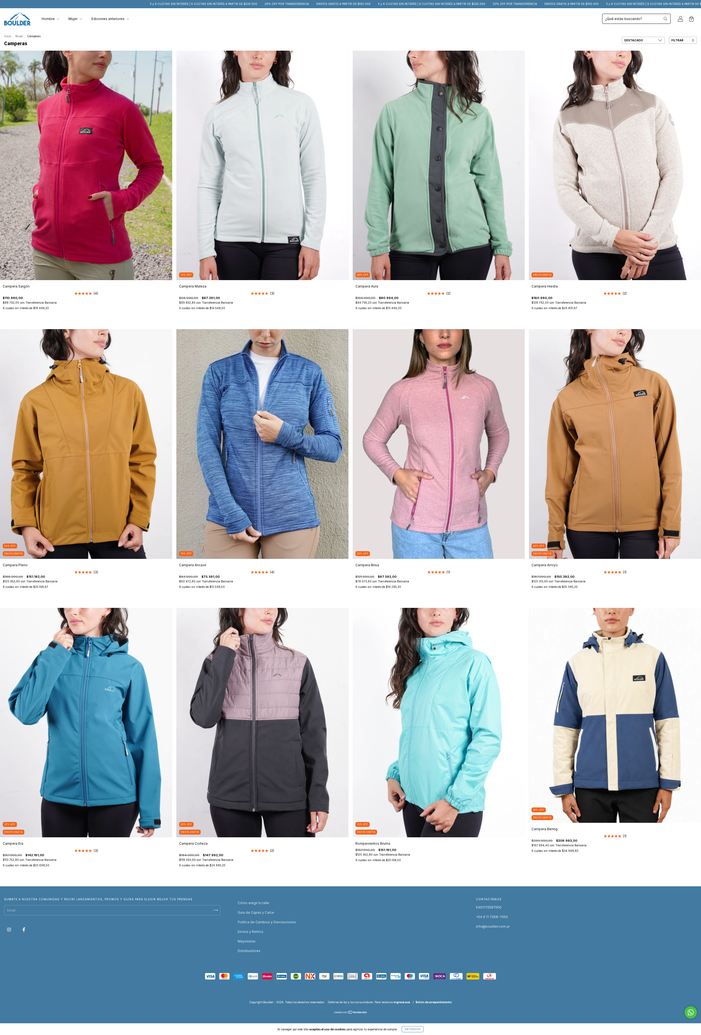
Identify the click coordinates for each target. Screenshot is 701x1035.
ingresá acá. (402, 1002)
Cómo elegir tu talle (253, 903)
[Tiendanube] (351, 1013)
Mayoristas (246, 941)
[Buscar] (665, 18)
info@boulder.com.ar (493, 926)
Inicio (7, 36)
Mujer (73, 19)
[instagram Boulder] (9, 929)
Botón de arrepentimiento (434, 1002)
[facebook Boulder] (24, 929)
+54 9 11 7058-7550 (492, 917)
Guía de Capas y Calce (256, 912)
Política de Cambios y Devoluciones (267, 922)
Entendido (413, 1029)
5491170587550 (489, 907)
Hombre (49, 19)
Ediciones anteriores (108, 19)
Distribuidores (249, 951)
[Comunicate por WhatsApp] (691, 1012)
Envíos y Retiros (250, 932)
